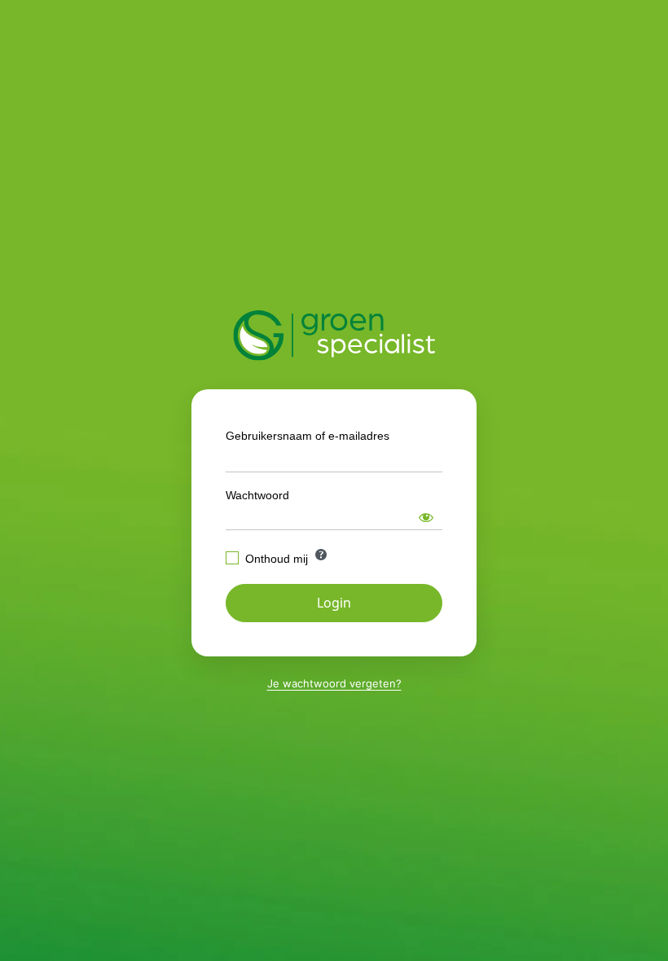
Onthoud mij (276, 558)
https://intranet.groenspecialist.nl (334, 335)
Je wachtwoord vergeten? (334, 683)
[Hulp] (321, 554)
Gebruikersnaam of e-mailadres (307, 435)
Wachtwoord (257, 495)
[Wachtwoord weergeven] (426, 517)
